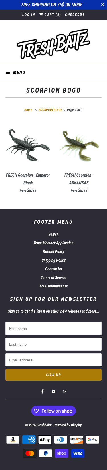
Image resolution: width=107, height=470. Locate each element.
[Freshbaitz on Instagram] (64, 391)
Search (53, 234)
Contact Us (53, 269)
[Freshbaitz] (53, 44)
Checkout (75, 15)
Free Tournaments (54, 286)
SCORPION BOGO (53, 90)
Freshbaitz (44, 425)
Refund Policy (53, 251)
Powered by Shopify (68, 425)
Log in (28, 15)
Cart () (52, 15)
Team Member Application (53, 243)
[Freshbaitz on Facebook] (42, 391)
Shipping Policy (54, 260)
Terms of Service (53, 277)
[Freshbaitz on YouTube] (53, 391)
